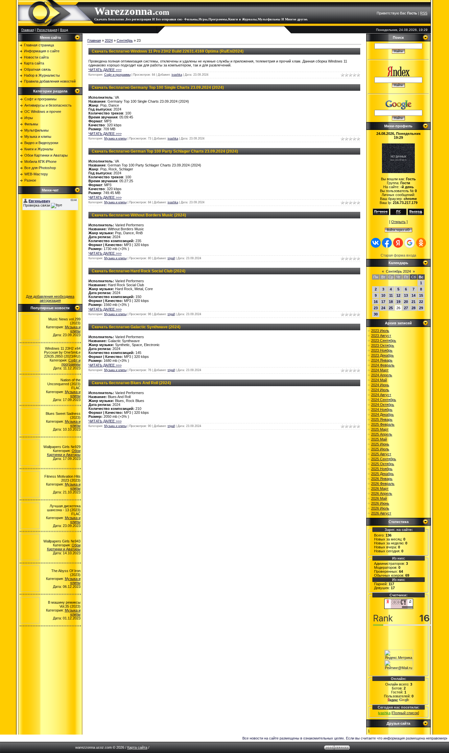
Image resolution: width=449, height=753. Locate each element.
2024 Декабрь (382, 414)
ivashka (177, 74)
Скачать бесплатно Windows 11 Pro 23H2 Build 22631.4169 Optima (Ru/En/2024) (168, 51)
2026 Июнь (380, 503)
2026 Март (380, 488)
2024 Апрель (381, 375)
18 (391, 302)
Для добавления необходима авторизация (50, 298)
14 (413, 295)
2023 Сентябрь (383, 340)
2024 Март (380, 370)
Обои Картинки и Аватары (46, 155)
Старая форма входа (398, 255)
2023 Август (381, 336)
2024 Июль (380, 390)
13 (406, 295)
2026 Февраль (382, 484)
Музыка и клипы (37, 136)
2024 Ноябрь (381, 410)
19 (398, 302)
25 (391, 308)
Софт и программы (40, 99)
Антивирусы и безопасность (48, 105)
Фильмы (31, 124)
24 (383, 308)
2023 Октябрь (382, 345)
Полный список (405, 713)
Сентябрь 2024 (398, 271)
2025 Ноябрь (381, 469)
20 (406, 302)
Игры (28, 118)
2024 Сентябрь (383, 400)
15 (421, 295)
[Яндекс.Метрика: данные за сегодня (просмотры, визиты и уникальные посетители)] (398, 655)
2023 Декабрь (382, 355)
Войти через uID (398, 230)
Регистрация (47, 30)
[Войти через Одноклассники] (421, 243)
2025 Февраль (382, 424)
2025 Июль (380, 449)
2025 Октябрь (382, 464)
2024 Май (379, 380)
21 (413, 302)
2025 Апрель (381, 434)
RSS (423, 13)
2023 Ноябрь (381, 350)
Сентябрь (125, 40)
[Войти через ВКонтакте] (376, 243)
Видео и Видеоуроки (41, 143)
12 (398, 295)
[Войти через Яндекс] (398, 243)
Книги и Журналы (38, 149)
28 (413, 308)
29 (421, 308)
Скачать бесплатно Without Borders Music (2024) (139, 215)
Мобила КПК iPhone (40, 161)
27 (406, 308)
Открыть (398, 222)
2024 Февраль (382, 365)
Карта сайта (137, 747)
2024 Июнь (380, 385)
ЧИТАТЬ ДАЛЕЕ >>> (105, 70)
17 (383, 302)
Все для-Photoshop (40, 168)
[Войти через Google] (409, 243)
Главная (27, 30)
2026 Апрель (381, 493)
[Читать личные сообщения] (398, 214)
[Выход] (416, 214)
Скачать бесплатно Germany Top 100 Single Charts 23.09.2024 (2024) (158, 87)
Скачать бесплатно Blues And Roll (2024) (131, 383)
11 (391, 295)
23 (376, 308)
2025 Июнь (380, 444)
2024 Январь (381, 360)
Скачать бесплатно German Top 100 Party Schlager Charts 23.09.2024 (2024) (165, 151)
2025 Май (379, 439)
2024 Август (381, 395)
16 (376, 302)
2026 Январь (381, 479)
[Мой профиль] (381, 214)
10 (383, 295)
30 (376, 314)
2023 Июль (380, 331)
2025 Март (380, 429)
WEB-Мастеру (36, 174)
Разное (30, 180)
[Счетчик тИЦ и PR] (398, 608)
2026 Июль (380, 508)
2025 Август (381, 454)
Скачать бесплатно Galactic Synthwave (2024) (136, 327)
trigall (171, 258)
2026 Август (381, 513)
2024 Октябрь (382, 405)
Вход (64, 30)
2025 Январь (381, 419)
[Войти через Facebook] (387, 243)
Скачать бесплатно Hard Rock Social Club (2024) (138, 271)
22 (421, 302)
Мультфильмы (36, 130)
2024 (109, 40)
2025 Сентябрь (383, 459)
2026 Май (379, 498)
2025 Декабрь (382, 474)
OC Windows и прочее (42, 111)
